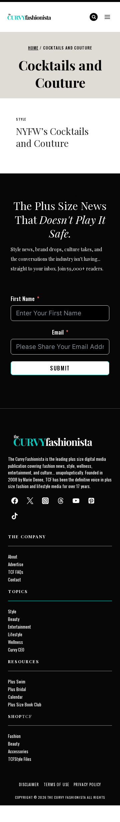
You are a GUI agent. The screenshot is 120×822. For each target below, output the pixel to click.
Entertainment (19, 627)
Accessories (18, 751)
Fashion (14, 736)
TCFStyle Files (19, 759)
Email (58, 332)
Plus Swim (16, 681)
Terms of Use (56, 784)
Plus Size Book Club (24, 704)
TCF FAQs (15, 572)
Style (21, 119)
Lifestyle (15, 634)
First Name (23, 299)
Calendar (15, 697)
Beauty (13, 619)
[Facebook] (14, 500)
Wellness (15, 642)
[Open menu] (107, 17)
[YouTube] (76, 500)
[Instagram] (45, 500)
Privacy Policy (87, 784)
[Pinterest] (91, 500)
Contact (14, 579)
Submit (60, 368)
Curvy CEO (16, 650)
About (12, 557)
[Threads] (60, 500)
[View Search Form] (94, 17)
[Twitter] (30, 500)
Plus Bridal (17, 689)
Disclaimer (29, 784)
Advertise (15, 564)
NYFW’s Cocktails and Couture (52, 137)
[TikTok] (14, 516)
